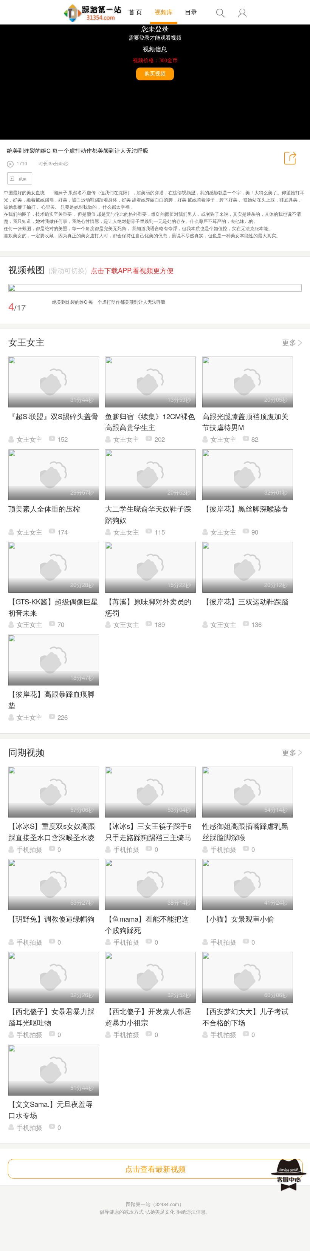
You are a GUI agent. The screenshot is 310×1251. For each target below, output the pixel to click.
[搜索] (220, 13)
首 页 (135, 12)
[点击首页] (93, 13)
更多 (289, 342)
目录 (191, 12)
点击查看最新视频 (155, 1168)
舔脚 (22, 179)
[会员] (242, 13)
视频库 (164, 12)
